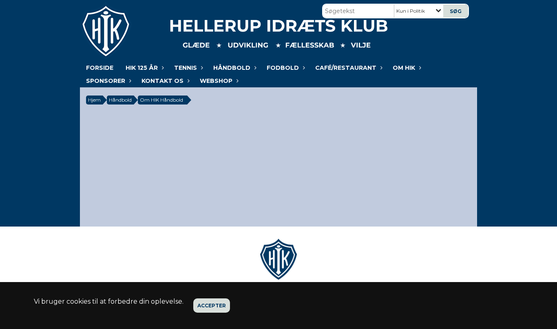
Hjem (94, 100)
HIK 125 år (142, 67)
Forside (99, 67)
